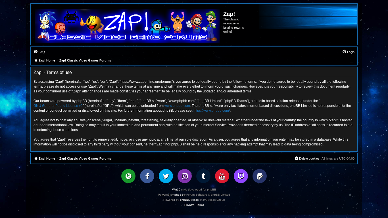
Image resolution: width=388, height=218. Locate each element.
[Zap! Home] (127, 26)
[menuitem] (39, 51)
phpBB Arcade (189, 199)
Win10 (176, 189)
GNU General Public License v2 (58, 106)
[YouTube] (222, 176)
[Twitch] (241, 176)
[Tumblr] (203, 176)
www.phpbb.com (177, 106)
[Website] (128, 176)
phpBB (178, 194)
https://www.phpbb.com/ (211, 111)
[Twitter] (166, 176)
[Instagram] (185, 176)
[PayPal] (260, 176)
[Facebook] (147, 176)
